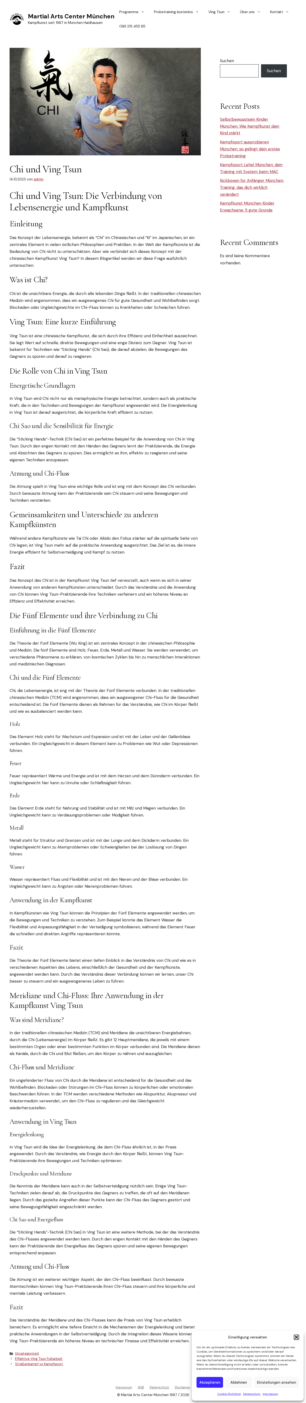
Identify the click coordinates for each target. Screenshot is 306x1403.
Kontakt (276, 12)
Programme (128, 12)
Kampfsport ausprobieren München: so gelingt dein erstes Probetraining (250, 148)
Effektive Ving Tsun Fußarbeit (39, 1359)
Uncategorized (27, 1353)
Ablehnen (238, 1382)
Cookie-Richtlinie (229, 1394)
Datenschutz (251, 1394)
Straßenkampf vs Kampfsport (39, 1364)
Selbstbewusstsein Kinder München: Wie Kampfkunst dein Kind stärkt (249, 126)
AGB (141, 1387)
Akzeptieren (209, 1382)
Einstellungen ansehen (276, 1382)
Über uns (247, 12)
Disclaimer (182, 1387)
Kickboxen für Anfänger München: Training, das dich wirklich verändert (252, 187)
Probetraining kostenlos (173, 12)
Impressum (270, 1394)
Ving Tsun (216, 12)
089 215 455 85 (132, 26)
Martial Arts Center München (71, 16)
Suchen (227, 60)
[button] (296, 1337)
